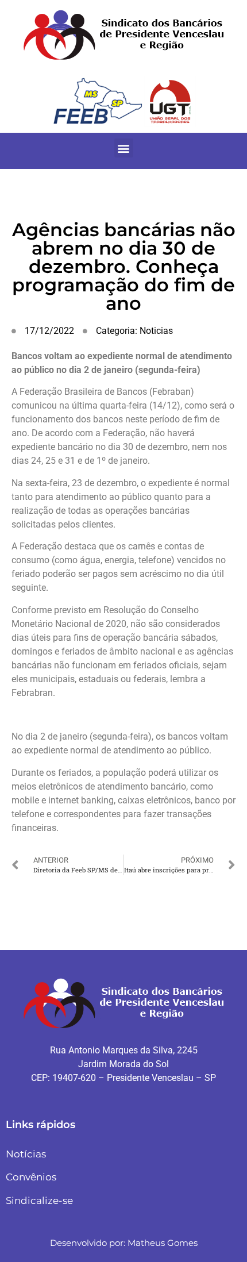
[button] (123, 147)
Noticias (156, 330)
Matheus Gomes (163, 1242)
